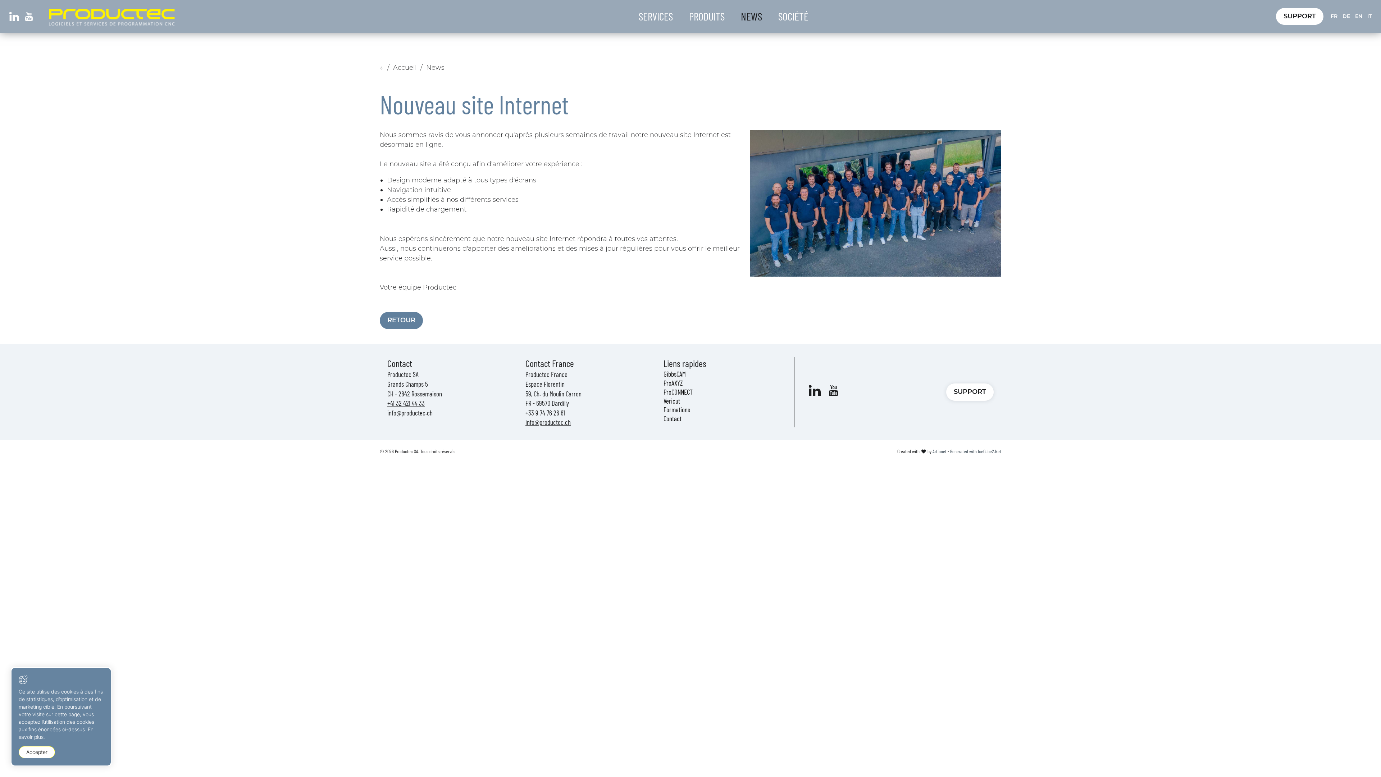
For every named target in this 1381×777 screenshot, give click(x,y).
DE (1346, 16)
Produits (707, 16)
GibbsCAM (675, 374)
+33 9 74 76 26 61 (545, 413)
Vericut (672, 401)
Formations (677, 409)
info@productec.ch (410, 413)
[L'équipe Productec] (875, 203)
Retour (401, 320)
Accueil (405, 68)
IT (1369, 16)
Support (1300, 16)
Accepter (36, 752)
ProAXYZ (673, 383)
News (751, 16)
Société (793, 16)
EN (1358, 16)
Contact (673, 418)
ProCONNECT (678, 392)
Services (656, 16)
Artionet (940, 451)
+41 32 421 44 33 (406, 403)
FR (1334, 16)
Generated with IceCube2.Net (975, 451)
